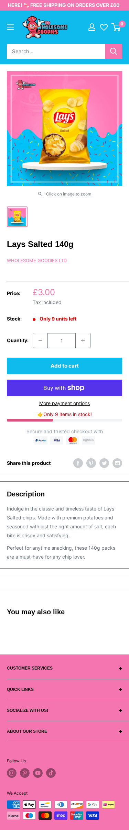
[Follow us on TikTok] (51, 773)
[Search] (113, 51)
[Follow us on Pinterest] (25, 773)
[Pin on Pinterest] (91, 463)
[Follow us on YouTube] (38, 773)
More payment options (64, 403)
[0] (116, 27)
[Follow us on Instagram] (12, 773)
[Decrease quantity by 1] (40, 340)
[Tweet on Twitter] (104, 463)
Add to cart (65, 365)
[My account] (91, 27)
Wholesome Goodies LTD (37, 260)
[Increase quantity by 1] (83, 340)
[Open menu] (10, 27)
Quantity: (18, 340)
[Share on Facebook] (78, 463)
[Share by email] (117, 463)
